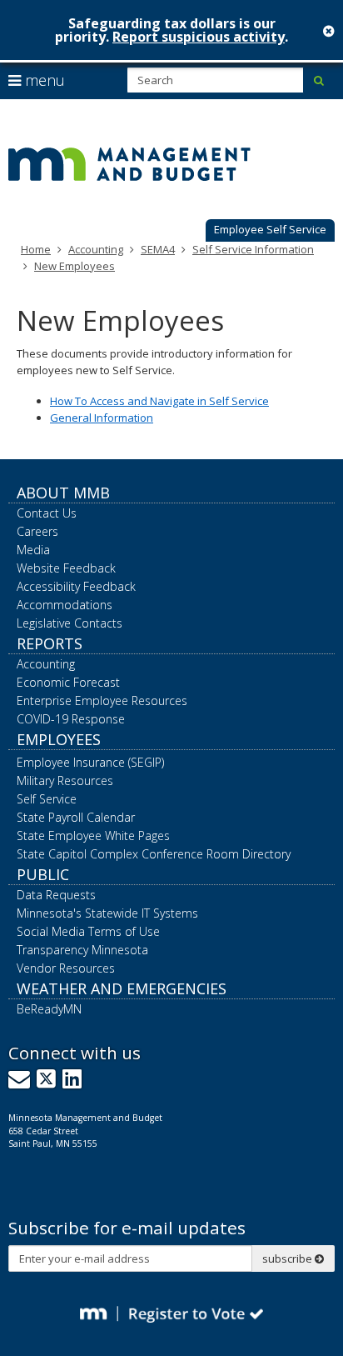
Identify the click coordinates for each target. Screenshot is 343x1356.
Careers (37, 531)
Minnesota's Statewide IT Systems (107, 913)
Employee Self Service (270, 229)
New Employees (74, 265)
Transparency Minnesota (82, 950)
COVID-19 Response (71, 719)
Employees (59, 739)
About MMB (63, 493)
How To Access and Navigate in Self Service (159, 400)
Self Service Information (253, 249)
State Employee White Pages (93, 835)
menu (43, 80)
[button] (270, 231)
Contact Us (47, 513)
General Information (101, 417)
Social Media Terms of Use (88, 931)
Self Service (47, 799)
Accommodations (64, 605)
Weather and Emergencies (121, 988)
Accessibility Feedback (76, 586)
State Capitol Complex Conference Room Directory (154, 854)
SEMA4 (158, 249)
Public (43, 874)
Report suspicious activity (198, 37)
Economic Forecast (68, 682)
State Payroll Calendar (76, 817)
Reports (49, 643)
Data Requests (56, 895)
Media (33, 550)
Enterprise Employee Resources (102, 700)
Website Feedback (66, 568)
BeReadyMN (49, 1009)
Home (36, 249)
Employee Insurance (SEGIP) (90, 762)
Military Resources (65, 780)
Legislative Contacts (69, 623)
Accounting (95, 249)
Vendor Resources (66, 968)
